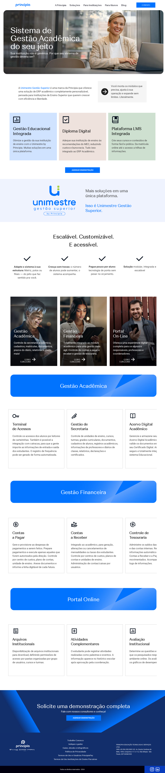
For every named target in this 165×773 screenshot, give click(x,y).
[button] (60, 5)
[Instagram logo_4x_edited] (152, 769)
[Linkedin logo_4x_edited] (157, 769)
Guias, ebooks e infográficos (75, 748)
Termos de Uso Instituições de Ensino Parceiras (75, 759)
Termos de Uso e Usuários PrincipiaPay (75, 755)
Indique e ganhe (75, 744)
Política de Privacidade (75, 751)
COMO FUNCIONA (25, 360)
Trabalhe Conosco (75, 740)
